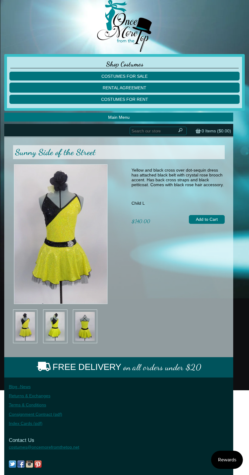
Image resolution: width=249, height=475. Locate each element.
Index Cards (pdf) (26, 423)
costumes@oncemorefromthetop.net (44, 447)
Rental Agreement (124, 87)
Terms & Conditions (27, 404)
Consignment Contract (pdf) (35, 414)
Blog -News (20, 386)
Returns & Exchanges (29, 395)
